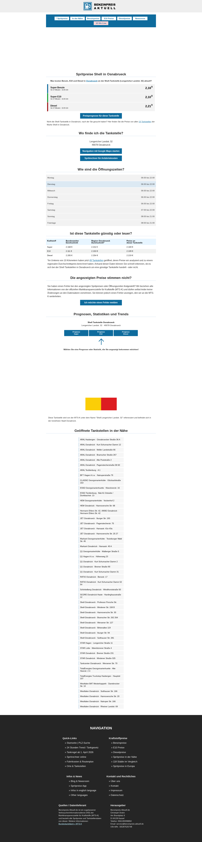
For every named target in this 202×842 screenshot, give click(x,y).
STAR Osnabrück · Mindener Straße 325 (97, 658)
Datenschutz (117, 795)
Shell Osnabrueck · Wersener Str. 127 (96, 622)
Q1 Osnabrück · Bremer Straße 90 (95, 567)
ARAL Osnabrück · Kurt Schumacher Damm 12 (100, 445)
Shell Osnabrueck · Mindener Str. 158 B (97, 607)
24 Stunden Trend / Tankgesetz (83, 748)
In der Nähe (77, 18)
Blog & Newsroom (80, 781)
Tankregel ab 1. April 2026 (80, 752)
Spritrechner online (76, 757)
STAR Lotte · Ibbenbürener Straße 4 (96, 648)
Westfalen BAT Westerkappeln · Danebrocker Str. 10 (100, 684)
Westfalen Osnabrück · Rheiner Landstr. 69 (99, 706)
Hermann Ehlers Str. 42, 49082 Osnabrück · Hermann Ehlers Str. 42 (99, 512)
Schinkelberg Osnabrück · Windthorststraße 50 (100, 589)
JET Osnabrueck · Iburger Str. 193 (95, 518)
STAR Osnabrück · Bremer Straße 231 (97, 653)
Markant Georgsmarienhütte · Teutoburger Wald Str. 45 (101, 540)
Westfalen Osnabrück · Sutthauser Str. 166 (98, 691)
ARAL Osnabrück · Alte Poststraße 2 (96, 460)
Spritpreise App (78, 786)
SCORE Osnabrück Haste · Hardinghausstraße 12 (100, 596)
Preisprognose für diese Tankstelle (101, 116)
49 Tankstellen (96, 260)
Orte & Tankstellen (76, 766)
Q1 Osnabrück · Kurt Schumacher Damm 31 (99, 572)
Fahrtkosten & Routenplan (80, 762)
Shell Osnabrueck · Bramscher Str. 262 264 (99, 617)
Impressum (116, 790)
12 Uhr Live (101, 23)
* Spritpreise (62, 18)
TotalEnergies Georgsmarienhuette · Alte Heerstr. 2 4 (97, 669)
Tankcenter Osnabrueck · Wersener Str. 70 (98, 663)
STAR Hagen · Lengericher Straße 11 (96, 643)
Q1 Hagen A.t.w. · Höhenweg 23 (94, 556)
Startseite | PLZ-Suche (78, 743)
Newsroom (140, 18)
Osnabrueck (92, 81)
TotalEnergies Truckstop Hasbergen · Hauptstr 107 (100, 677)
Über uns (115, 781)
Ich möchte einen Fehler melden (101, 302)
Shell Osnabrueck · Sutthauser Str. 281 (97, 638)
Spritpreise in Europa (124, 766)
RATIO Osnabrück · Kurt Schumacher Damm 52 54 (101, 583)
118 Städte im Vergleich (125, 762)
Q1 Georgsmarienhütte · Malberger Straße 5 (99, 551)
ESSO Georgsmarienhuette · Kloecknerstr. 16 (100, 488)
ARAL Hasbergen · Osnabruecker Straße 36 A (100, 439)
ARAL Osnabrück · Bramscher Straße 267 (98, 455)
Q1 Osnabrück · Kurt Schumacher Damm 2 (99, 561)
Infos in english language (83, 790)
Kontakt (115, 786)
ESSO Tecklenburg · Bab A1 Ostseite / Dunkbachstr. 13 (96, 494)
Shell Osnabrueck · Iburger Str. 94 (95, 633)
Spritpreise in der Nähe (125, 757)
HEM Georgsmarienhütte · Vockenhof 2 (97, 500)
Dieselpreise (124, 18)
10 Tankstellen (145, 122)
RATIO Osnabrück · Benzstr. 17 (93, 577)
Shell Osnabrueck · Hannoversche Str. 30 (98, 612)
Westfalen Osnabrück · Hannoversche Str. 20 (99, 696)
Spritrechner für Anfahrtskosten (101, 158)
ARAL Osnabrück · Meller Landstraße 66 (97, 450)
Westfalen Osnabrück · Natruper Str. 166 (98, 701)
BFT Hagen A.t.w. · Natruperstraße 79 (96, 475)
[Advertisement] (101, 48)
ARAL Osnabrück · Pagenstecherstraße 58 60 (100, 465)
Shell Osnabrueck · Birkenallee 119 (95, 628)
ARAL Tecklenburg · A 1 (90, 470)
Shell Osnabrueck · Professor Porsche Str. (98, 602)
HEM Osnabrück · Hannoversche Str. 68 (97, 506)
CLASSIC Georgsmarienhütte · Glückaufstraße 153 (100, 481)
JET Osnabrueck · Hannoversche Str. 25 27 (99, 533)
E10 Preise (109, 18)
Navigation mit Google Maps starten (101, 151)
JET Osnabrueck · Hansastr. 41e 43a (96, 528)
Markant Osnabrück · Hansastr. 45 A (96, 546)
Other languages (79, 795)
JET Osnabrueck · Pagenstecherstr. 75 (97, 523)
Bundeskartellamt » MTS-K (70, 824)
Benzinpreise (93, 18)
